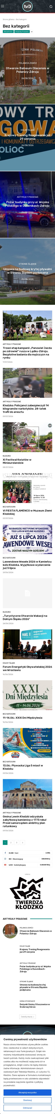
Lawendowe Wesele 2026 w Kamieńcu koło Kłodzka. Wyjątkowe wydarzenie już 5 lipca (27, 565)
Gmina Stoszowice (27, 1001)
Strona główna (8, 19)
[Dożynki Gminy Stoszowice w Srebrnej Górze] (10, 1004)
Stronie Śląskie (27, 264)
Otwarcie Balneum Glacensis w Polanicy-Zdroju (36, 932)
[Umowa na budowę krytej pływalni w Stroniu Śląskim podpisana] (27, 271)
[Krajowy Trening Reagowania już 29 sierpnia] (27, 137)
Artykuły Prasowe (22, 31)
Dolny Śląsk (28, 130)
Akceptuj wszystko (27, 1092)
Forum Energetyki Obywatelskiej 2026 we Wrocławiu (27, 668)
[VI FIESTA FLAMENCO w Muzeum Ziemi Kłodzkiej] (27, 488)
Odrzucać (27, 1108)
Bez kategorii (9, 507)
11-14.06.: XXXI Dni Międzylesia (22, 717)
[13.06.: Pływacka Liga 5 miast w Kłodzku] (27, 743)
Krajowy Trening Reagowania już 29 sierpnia (35, 950)
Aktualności (8, 31)
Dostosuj (27, 1100)
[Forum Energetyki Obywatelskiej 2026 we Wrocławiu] (27, 644)
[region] (27, 1074)
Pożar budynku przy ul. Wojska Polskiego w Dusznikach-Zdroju (35, 969)
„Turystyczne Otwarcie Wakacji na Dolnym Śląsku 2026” (25, 617)
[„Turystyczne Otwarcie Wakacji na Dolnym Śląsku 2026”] (27, 593)
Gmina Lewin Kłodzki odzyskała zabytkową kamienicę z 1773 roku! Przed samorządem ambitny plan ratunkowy (24, 821)
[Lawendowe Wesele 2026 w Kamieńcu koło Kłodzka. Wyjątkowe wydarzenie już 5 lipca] (27, 539)
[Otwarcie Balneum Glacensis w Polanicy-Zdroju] (27, 70)
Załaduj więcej (26, 1016)
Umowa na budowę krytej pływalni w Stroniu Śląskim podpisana (33, 987)
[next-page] (22, 842)
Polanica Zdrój (28, 63)
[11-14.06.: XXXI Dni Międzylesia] (27, 695)
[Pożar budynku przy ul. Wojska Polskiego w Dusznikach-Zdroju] (27, 204)
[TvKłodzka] (27, 6)
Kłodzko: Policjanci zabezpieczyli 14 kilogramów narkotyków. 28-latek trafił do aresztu (26, 409)
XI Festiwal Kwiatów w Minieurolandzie (17, 461)
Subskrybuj (45, 865)
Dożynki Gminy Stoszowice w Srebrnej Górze (35, 1005)
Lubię (48, 853)
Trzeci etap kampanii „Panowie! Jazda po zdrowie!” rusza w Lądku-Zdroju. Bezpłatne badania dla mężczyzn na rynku (27, 352)
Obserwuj (45, 859)
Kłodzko (7, 456)
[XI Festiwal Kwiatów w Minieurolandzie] (27, 437)
